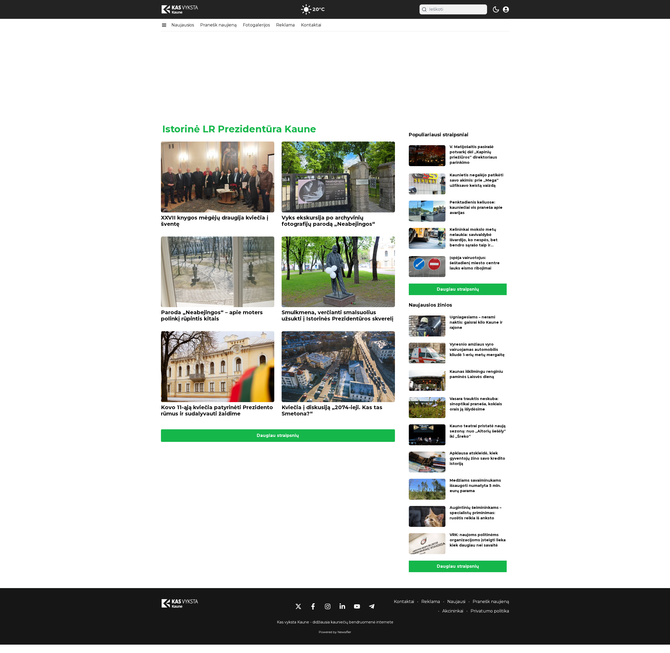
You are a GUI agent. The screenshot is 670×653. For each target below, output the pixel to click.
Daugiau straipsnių (278, 435)
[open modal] (506, 9)
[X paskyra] (298, 606)
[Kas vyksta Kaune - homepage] (184, 9)
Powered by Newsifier (335, 632)
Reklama (285, 24)
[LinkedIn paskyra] (342, 606)
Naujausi (456, 601)
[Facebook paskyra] (313, 606)
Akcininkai (452, 611)
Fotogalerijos (256, 24)
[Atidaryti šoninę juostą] (164, 25)
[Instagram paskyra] (328, 606)
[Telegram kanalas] (371, 606)
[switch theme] (496, 9)
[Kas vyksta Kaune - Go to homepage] (184, 603)
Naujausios (182, 24)
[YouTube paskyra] (357, 606)
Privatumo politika (490, 611)
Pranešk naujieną (218, 24)
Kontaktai (311, 24)
